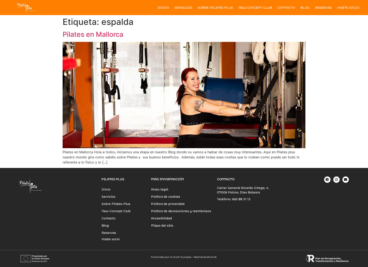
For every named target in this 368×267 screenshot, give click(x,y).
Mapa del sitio (162, 225)
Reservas (323, 8)
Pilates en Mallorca (93, 34)
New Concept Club (255, 8)
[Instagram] (336, 179)
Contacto (286, 8)
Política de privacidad (167, 204)
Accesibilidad (161, 218)
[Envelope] (345, 179)
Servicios (183, 8)
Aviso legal (159, 189)
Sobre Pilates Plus (215, 8)
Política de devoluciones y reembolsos (181, 211)
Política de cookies (165, 197)
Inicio (163, 8)
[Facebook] (327, 179)
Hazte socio (111, 239)
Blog (305, 8)
